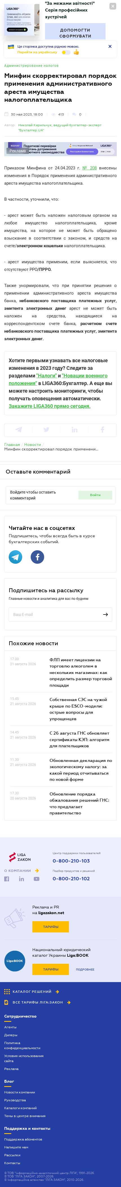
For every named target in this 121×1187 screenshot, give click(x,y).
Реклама (11, 1069)
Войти (95, 495)
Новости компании (19, 1092)
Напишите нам (16, 1147)
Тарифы (51, 927)
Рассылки (12, 1155)
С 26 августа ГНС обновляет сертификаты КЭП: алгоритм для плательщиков (79, 739)
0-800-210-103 (71, 861)
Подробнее (85, 969)
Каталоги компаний (20, 1108)
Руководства (15, 1100)
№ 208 (89, 168)
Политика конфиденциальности (22, 1045)
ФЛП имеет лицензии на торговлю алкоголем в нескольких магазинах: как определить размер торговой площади (81, 672)
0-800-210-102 (71, 878)
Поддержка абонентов (23, 1139)
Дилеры (10, 1035)
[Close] (112, 6)
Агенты (10, 1027)
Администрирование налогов (31, 66)
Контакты (12, 1163)
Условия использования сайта (24, 1058)
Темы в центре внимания (25, 1116)
